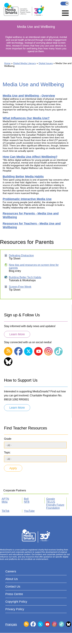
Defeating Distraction (21, 255)
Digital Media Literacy (24, 63)
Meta (5, 501)
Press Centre (14, 594)
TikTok (5, 510)
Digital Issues (46, 63)
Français (64, 3)
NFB (26, 501)
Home (7, 63)
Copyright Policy (16, 601)
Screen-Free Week (20, 286)
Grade (7, 438)
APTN (5, 498)
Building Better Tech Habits (25, 277)
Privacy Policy (14, 609)
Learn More (17, 334)
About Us (11, 579)
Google (50, 498)
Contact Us (12, 586)
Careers (10, 571)
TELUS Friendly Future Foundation (55, 504)
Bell (26, 498)
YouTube (29, 510)
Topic (7, 452)
